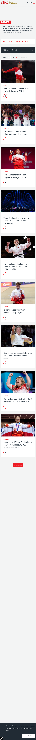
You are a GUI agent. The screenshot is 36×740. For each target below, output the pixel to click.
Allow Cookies (28, 736)
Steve (4, 57)
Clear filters (24, 57)
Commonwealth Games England (9, 3)
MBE (13, 57)
